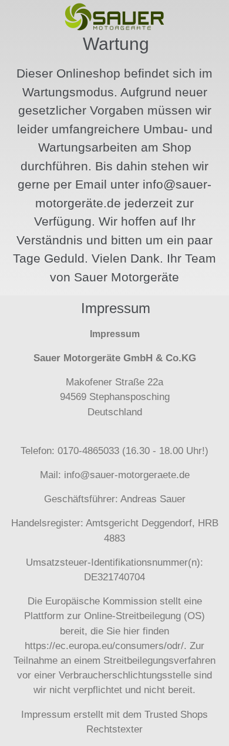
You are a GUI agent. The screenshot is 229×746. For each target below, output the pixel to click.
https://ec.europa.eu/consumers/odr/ (104, 645)
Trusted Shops (176, 714)
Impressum (45, 714)
